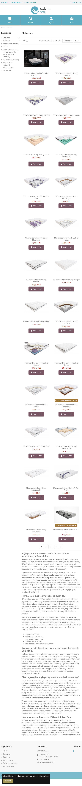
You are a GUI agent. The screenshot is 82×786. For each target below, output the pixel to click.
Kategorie (6, 33)
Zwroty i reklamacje (10, 763)
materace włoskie (32, 634)
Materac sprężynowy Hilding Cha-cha (36, 197)
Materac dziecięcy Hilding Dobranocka (36, 489)
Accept (8, 781)
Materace (6, 38)
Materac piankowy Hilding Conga (36, 321)
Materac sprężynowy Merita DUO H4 (66, 531)
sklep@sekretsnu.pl (47, 762)
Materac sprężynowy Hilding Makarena (66, 74)
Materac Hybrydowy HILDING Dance (66, 364)
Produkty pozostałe (10, 44)
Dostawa (5, 2)
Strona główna (30, 2)
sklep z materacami (71, 695)
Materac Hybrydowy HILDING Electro (36, 364)
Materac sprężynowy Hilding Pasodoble (66, 406)
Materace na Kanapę (11, 60)
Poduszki (6, 41)
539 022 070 (44, 759)
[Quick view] (40, 70)
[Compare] (36, 70)
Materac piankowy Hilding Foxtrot (66, 115)
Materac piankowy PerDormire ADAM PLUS (36, 74)
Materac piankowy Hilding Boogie (66, 280)
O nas (5, 751)
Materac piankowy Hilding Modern (36, 281)
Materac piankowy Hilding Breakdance (66, 447)
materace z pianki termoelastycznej (39, 644)
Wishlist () (76, 2)
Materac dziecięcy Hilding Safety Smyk (66, 489)
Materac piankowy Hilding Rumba (36, 115)
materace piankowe (39, 625)
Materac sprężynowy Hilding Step (36, 446)
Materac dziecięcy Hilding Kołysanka (36, 531)
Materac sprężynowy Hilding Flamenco (36, 239)
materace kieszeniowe (34, 639)
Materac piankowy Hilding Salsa (36, 155)
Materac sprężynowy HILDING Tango (66, 239)
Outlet (5, 47)
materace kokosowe (33, 641)
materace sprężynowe (34, 637)
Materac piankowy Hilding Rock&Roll (66, 156)
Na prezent (7, 70)
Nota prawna (16, 2)
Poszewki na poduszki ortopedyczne (8, 65)
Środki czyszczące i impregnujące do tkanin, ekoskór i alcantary (10, 53)
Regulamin (7, 754)
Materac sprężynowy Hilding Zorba (36, 406)
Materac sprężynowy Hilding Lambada (66, 322)
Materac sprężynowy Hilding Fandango (66, 197)
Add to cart (37, 83)
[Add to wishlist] (32, 70)
